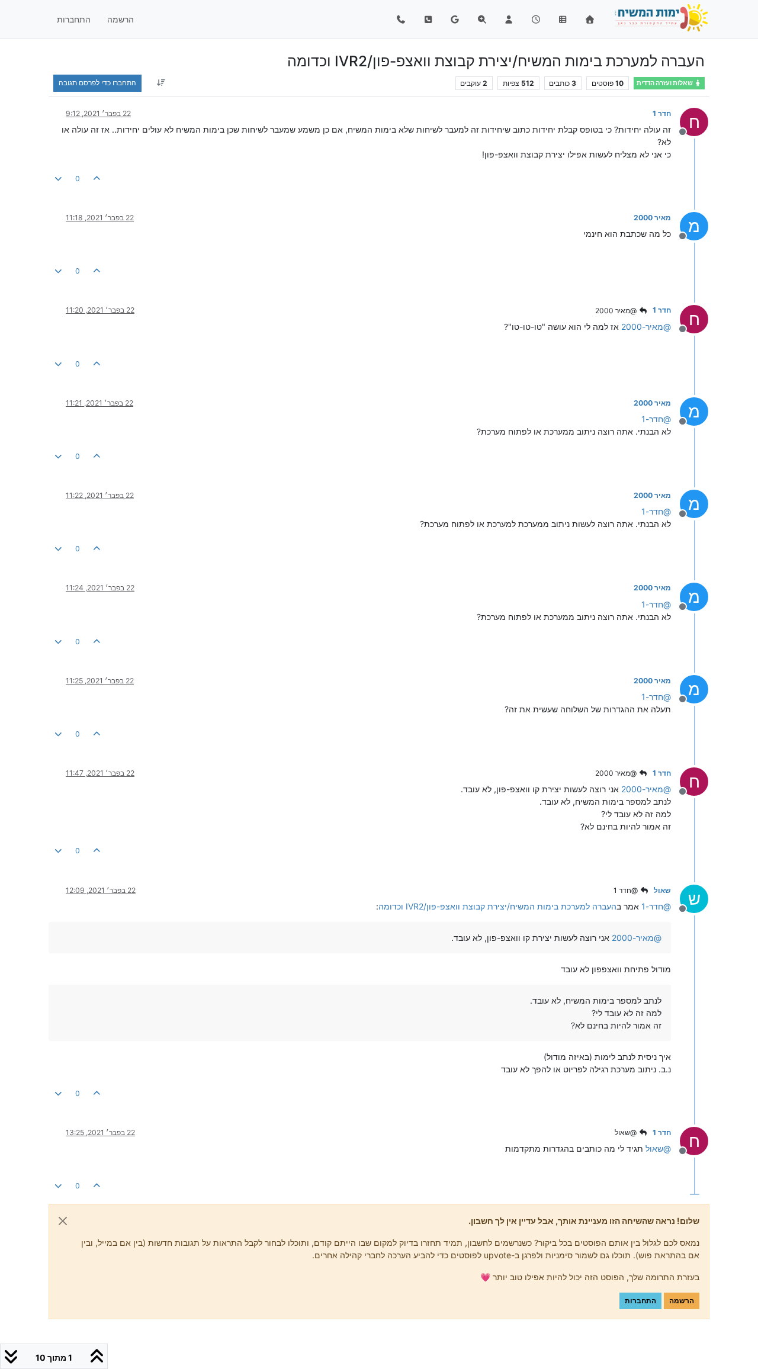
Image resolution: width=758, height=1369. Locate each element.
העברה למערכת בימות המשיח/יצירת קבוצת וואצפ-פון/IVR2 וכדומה (497, 906)
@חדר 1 (627, 890)
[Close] (62, 1221)
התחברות (640, 1300)
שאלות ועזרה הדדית (665, 83)
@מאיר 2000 (616, 310)
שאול (662, 890)
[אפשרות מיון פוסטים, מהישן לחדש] (161, 83)
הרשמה (681, 1300)
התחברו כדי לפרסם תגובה (97, 82)
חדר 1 (662, 113)
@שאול (626, 1132)
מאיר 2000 (652, 217)
